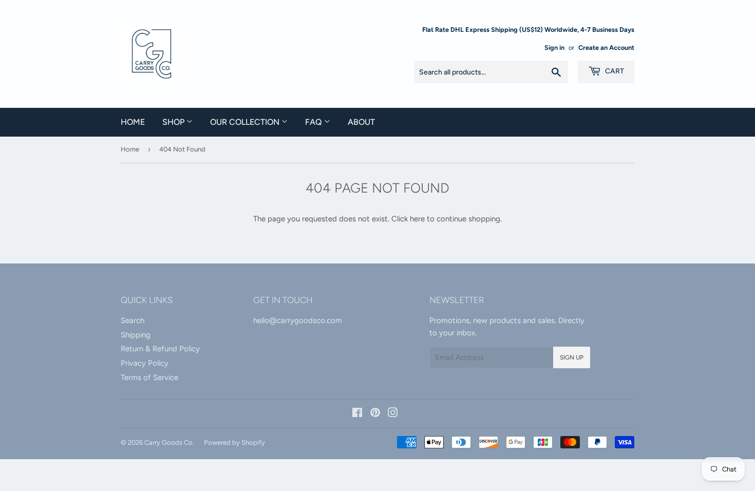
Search (132, 320)
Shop (174, 122)
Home (133, 122)
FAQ (314, 122)
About (361, 122)
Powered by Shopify (234, 442)
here (417, 218)
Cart (613, 71)
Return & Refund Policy (160, 348)
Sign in (554, 47)
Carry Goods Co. (169, 442)
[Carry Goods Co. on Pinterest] (375, 414)
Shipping (135, 334)
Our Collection (245, 122)
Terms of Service (149, 377)
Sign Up (571, 357)
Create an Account (606, 47)
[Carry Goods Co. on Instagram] (393, 414)
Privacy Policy (144, 363)
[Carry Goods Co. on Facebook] (357, 414)
